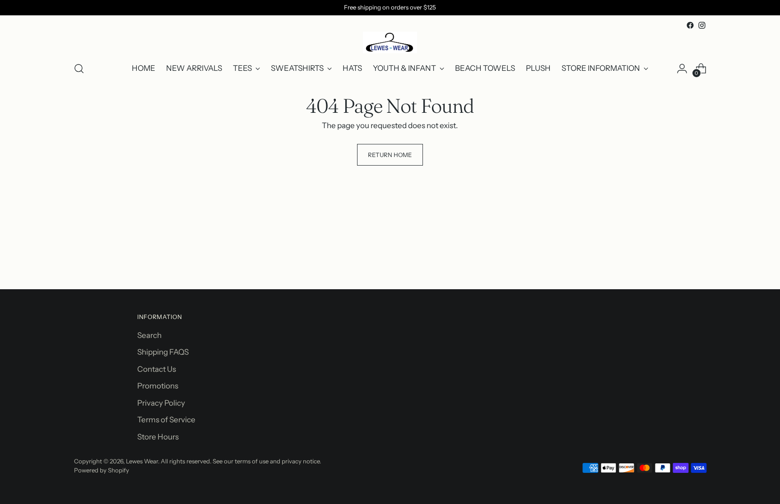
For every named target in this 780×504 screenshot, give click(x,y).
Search (149, 335)
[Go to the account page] (682, 69)
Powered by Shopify (101, 470)
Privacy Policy (161, 402)
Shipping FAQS (163, 351)
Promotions (157, 385)
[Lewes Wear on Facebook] (690, 25)
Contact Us (156, 369)
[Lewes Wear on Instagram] (702, 25)
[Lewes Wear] (390, 42)
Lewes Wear (142, 461)
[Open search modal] (79, 69)
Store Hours (158, 436)
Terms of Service (166, 419)
